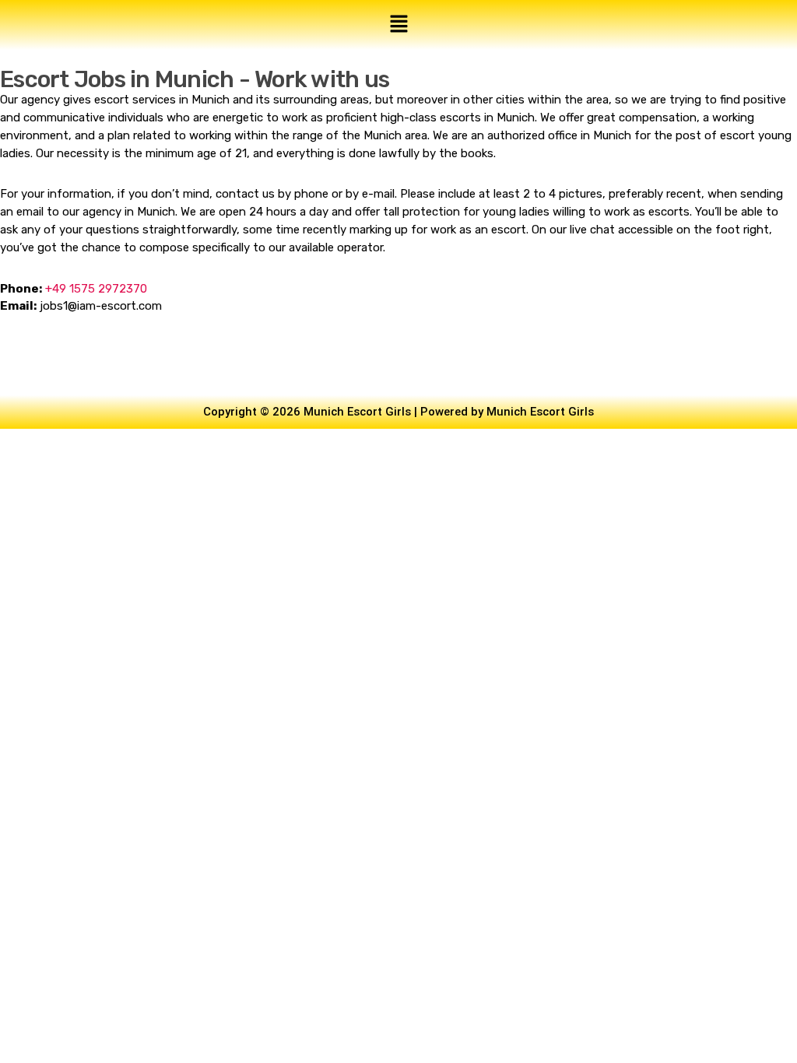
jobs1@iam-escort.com (101, 306)
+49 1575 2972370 (96, 289)
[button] (398, 25)
